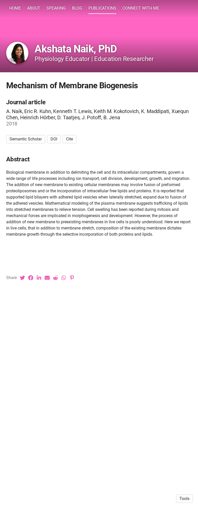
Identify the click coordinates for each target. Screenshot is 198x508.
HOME (15, 8)
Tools (184, 498)
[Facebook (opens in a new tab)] (30, 277)
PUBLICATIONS (102, 8)
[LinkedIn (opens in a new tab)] (39, 277)
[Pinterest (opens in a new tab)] (72, 277)
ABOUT (33, 8)
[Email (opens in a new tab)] (47, 277)
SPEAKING (56, 8)
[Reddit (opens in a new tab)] (55, 277)
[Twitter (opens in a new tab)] (22, 277)
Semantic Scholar (26, 139)
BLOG (77, 8)
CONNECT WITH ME (140, 8)
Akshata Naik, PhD (76, 49)
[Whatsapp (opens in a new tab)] (63, 277)
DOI (54, 139)
